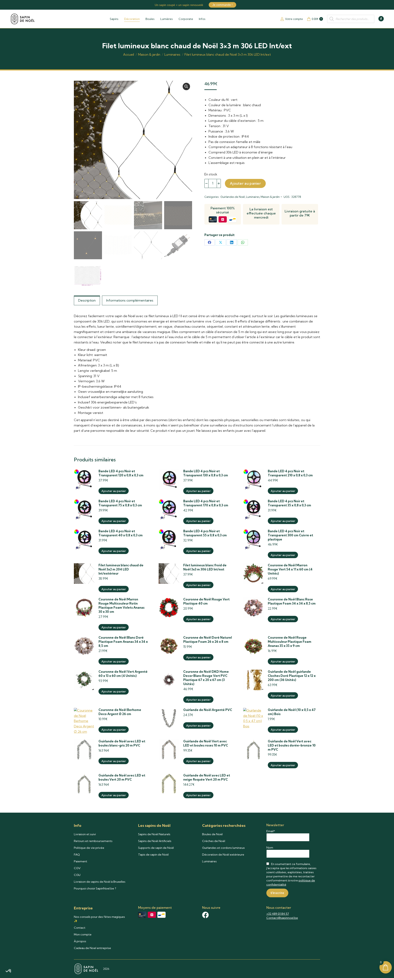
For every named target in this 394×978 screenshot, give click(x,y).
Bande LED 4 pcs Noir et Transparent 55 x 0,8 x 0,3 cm (205, 533)
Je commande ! (222, 4)
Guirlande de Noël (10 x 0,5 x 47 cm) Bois (292, 712)
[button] (186, 86)
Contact (79, 928)
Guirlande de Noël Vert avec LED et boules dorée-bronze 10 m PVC (292, 745)
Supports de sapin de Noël (156, 848)
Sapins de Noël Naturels (154, 834)
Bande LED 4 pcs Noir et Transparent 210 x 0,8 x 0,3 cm (290, 473)
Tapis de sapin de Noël (153, 854)
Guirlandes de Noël (232, 196)
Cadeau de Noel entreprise (92, 948)
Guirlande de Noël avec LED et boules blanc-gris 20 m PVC (121, 743)
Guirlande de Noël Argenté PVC (207, 710)
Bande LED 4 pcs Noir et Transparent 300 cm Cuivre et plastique (290, 535)
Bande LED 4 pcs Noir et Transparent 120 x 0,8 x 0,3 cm (120, 473)
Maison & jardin (270, 196)
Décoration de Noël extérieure (223, 854)
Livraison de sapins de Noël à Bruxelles (99, 882)
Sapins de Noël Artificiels (154, 841)
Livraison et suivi (85, 834)
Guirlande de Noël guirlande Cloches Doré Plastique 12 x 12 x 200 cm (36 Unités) (292, 676)
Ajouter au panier (245, 183)
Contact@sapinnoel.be (282, 918)
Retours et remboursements (93, 841)
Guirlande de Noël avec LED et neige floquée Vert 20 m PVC (206, 777)
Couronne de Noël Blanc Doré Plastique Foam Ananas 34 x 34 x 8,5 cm (123, 642)
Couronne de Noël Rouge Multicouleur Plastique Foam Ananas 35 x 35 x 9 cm (289, 642)
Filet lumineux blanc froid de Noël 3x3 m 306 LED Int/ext (205, 567)
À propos (80, 941)
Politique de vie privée (89, 848)
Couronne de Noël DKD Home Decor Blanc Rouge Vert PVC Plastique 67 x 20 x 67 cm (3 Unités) (206, 678)
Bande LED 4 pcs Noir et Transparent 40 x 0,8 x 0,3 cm (120, 533)
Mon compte (83, 934)
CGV (77, 868)
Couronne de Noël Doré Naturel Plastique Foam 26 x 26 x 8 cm (207, 640)
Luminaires (252, 196)
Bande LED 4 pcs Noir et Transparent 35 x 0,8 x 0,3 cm (289, 503)
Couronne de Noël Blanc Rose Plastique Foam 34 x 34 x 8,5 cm (292, 601)
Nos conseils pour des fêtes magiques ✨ (99, 919)
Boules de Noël (212, 834)
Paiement (80, 861)
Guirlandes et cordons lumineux (223, 848)
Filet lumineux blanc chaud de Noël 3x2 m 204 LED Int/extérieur (120, 569)
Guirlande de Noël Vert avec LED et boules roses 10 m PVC (205, 743)
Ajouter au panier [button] (113, 491)
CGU (77, 875)
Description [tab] (87, 300)
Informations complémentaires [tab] (129, 300)
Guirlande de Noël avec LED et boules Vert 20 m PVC (121, 777)
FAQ (77, 854)
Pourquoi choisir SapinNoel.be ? (95, 888)
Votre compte (294, 19)
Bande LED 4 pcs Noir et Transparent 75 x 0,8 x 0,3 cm (120, 503)
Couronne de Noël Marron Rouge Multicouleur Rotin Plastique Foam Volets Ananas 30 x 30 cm (121, 605)
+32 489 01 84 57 (277, 914)
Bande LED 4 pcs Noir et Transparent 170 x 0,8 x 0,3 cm (205, 503)
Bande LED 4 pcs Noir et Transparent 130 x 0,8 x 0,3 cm (205, 473)
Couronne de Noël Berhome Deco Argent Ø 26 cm (119, 712)
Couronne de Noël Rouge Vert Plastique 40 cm (206, 601)
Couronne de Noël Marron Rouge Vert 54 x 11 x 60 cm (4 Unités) (290, 569)
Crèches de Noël (213, 841)
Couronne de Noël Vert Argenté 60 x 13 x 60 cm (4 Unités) (123, 674)
